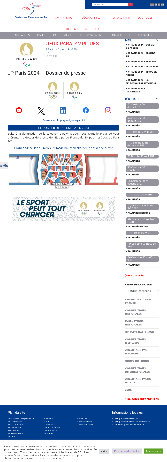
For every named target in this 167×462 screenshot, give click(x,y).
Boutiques (144, 17)
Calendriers (62, 35)
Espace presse (85, 421)
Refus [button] (104, 451)
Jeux (49, 52)
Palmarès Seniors (139, 213)
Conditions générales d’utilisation (129, 424)
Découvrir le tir (93, 17)
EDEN (98, 29)
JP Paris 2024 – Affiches (142, 61)
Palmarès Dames (138, 226)
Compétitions (120, 35)
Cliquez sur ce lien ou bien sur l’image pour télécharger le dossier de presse (63, 148)
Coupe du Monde (137, 360)
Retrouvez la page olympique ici (63, 120)
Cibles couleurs (76, 29)
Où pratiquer (64, 17)
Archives (83, 418)
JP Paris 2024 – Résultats (143, 66)
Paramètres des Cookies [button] (127, 451)
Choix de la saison (138, 284)
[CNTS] (4, 165)
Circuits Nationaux (139, 332)
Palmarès (134, 112)
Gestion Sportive (90, 35)
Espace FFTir (121, 17)
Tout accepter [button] (153, 451)
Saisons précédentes (143, 399)
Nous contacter (86, 424)
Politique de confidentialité (126, 418)
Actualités (22, 35)
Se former (144, 35)
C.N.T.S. (41, 35)
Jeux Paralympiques (72, 43)
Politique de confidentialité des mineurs (132, 421)
